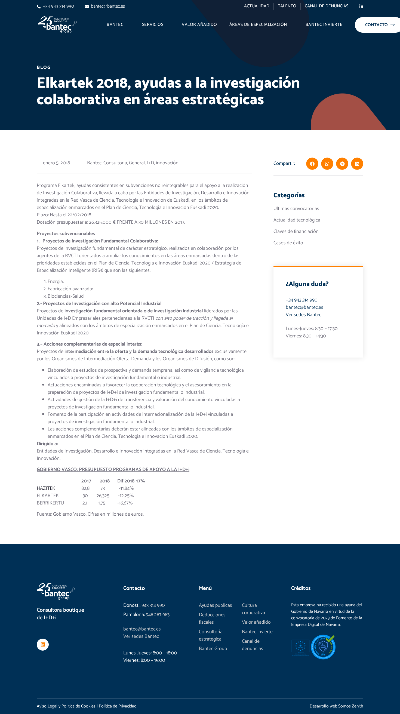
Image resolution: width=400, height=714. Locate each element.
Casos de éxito (288, 243)
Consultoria (115, 163)
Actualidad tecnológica (296, 220)
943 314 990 (153, 605)
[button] (312, 164)
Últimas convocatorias (296, 209)
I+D (150, 163)
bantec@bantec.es (304, 307)
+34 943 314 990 (302, 300)
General (137, 163)
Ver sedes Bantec (303, 315)
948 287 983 (158, 615)
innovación (167, 163)
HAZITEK (46, 488)
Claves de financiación (296, 231)
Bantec (94, 163)
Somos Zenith (350, 706)
